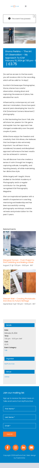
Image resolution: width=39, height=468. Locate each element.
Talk (5, 350)
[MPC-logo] (14, 6)
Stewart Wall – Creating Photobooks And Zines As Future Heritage (19, 299)
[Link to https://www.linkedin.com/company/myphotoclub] (23, 447)
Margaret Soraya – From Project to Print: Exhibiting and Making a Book (18, 261)
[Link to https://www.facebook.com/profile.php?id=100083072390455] (8, 447)
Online (6, 377)
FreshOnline (20, 458)
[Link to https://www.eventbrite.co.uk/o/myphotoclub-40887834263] (31, 447)
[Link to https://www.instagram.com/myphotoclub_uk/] (15, 447)
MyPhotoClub (9, 364)
